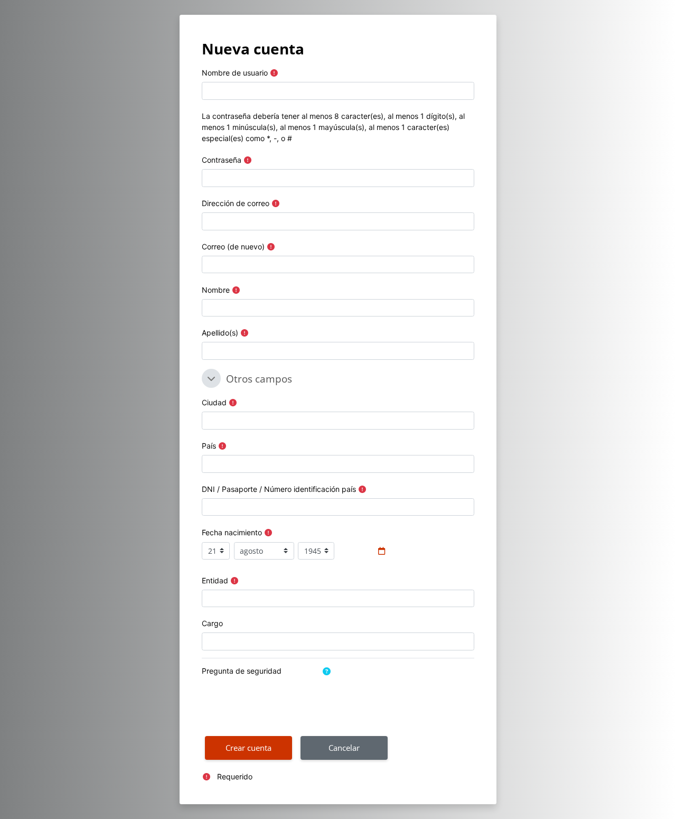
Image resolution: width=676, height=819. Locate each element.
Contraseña (221, 159)
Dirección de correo (235, 203)
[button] (211, 378)
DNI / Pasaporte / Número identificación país (279, 489)
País (209, 445)
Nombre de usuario (235, 72)
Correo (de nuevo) (233, 246)
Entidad (215, 580)
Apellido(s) (220, 332)
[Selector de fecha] (382, 550)
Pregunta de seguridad (241, 670)
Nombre (216, 289)
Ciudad (214, 402)
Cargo (212, 623)
